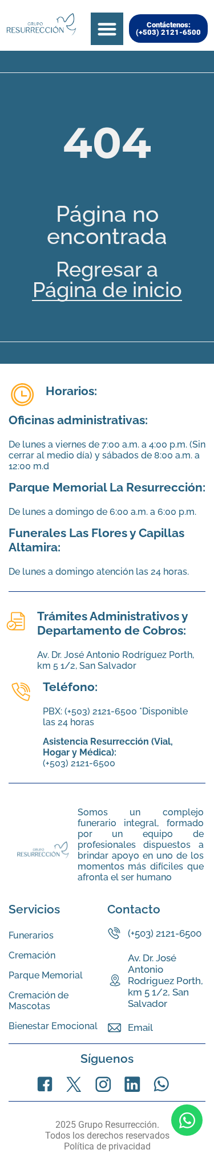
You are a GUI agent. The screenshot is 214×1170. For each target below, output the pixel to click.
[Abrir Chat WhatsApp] (187, 1120)
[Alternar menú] (107, 29)
